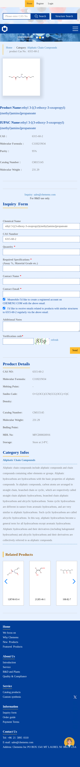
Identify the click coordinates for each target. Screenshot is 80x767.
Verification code (13, 336)
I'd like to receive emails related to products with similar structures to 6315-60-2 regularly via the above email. (40, 310)
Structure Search (64, 16)
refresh (54, 340)
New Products (10, 642)
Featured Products (12, 646)
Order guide (9, 717)
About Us (9, 656)
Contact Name (12, 276)
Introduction (9, 662)
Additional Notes (12, 319)
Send (75, 350)
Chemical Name (12, 221)
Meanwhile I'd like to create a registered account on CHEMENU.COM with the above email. (32, 301)
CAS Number (10, 234)
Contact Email (12, 289)
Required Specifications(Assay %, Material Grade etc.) (20, 261)
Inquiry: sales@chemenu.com (40, 194)
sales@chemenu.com (22, 742)
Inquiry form (10, 712)
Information (10, 706)
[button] (73, 581)
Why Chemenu (10, 637)
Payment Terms (11, 722)
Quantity (9, 246)
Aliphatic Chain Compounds (42, 47)
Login (50, 3)
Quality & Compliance (15, 676)
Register (40, 3)
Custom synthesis (12, 696)
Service (7, 667)
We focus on (9, 632)
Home (29, 3)
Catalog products (11, 692)
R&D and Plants (11, 671)
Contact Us (10, 731)
